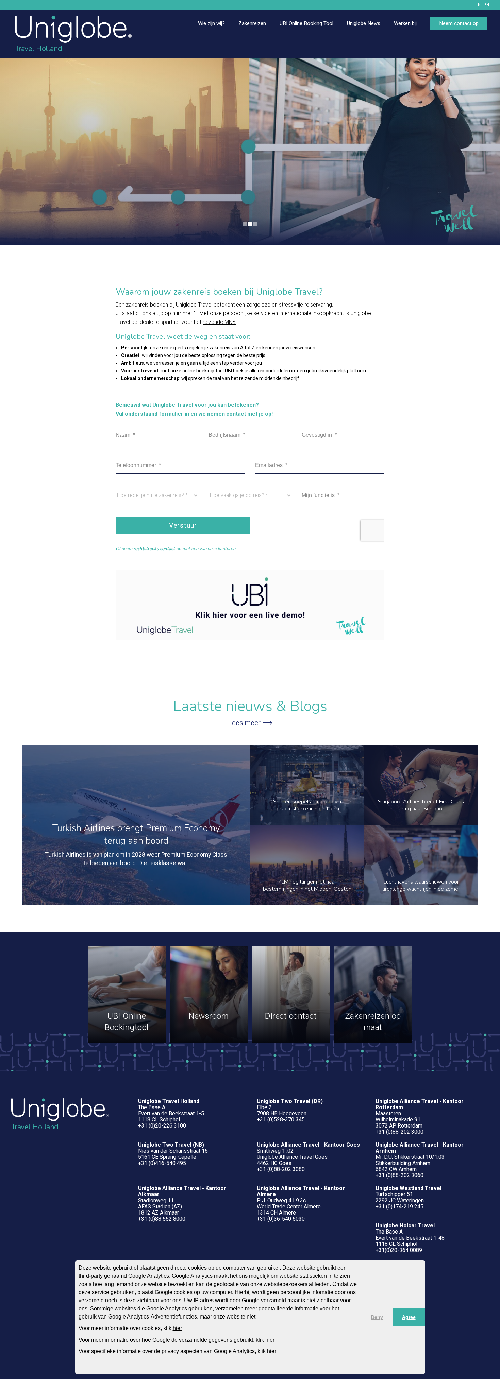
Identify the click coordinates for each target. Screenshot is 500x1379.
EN (486, 5)
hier (177, 1328)
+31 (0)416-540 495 (162, 1163)
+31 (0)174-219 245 (399, 1206)
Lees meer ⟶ (250, 723)
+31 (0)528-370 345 (281, 1119)
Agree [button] (409, 1317)
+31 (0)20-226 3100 (162, 1125)
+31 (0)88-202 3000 (399, 1132)
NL (480, 5)
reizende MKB (219, 322)
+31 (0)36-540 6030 (281, 1219)
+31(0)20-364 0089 (399, 1250)
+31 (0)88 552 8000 (161, 1219)
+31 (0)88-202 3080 (281, 1169)
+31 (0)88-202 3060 (399, 1175)
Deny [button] (377, 1317)
